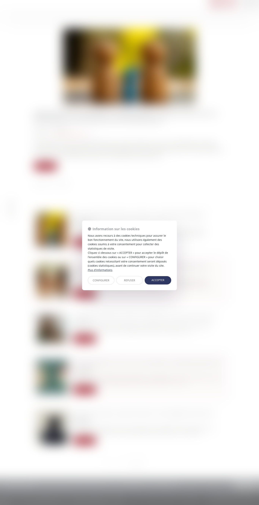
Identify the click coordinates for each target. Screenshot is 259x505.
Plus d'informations (100, 270)
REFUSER (129, 280)
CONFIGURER (101, 280)
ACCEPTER (157, 280)
